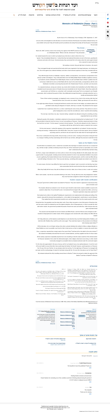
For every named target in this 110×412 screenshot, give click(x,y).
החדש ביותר (89, 356)
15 (80, 255)
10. (64, 278)
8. (64, 271)
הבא (45, 30)
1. (96, 269)
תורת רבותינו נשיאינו (53, 15)
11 (71, 231)
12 (96, 231)
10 (96, 222)
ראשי (95, 15)
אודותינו (40, 15)
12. (64, 284)
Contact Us (60, 409)
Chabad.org (81, 411)
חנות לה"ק (22, 15)
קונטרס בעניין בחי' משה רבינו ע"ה (56, 343)
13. (64, 286)
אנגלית (87, 21)
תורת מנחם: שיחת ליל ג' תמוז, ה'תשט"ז (55, 338)
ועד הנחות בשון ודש (55, 5)
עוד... (74, 328)
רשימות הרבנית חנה (93, 21)
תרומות (31, 15)
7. (64, 269)
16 (91, 255)
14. (64, 288)
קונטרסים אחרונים (84, 15)
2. (96, 276)
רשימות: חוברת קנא (91, 338)
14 (72, 253)
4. (96, 284)
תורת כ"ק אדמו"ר (69, 15)
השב (90, 368)
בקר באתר (52, 323)
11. (64, 281)
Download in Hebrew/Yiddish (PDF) (90, 51)
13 (96, 249)
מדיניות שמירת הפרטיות (89, 411)
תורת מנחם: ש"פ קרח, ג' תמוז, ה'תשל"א (86, 343)
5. (96, 287)
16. (64, 294)
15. (64, 290)
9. (64, 276)
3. (96, 280)
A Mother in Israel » (91, 311)
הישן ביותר (84, 356)
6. (96, 296)
